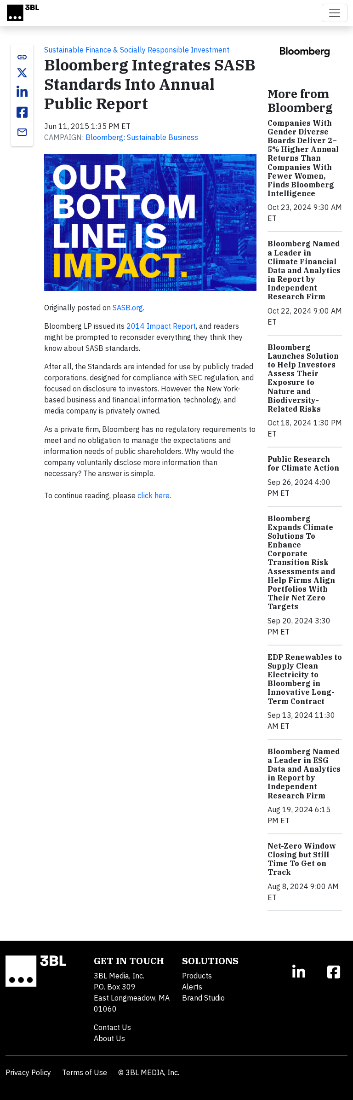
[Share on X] (22, 72)
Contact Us (112, 1027)
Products (197, 975)
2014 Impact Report (161, 326)
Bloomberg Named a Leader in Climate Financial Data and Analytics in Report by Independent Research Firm (304, 270)
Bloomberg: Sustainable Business (141, 137)
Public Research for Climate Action (303, 463)
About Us (109, 1038)
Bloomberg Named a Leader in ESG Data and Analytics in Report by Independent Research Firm (304, 773)
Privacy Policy (28, 1072)
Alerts (192, 986)
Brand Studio (203, 997)
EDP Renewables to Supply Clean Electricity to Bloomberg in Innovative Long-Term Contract (305, 679)
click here (153, 495)
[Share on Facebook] (22, 112)
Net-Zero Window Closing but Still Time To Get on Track (302, 859)
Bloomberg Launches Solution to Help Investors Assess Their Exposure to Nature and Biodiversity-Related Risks (303, 378)
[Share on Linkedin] (22, 92)
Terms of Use (84, 1072)
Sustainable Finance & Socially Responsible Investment (136, 49)
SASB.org (128, 307)
